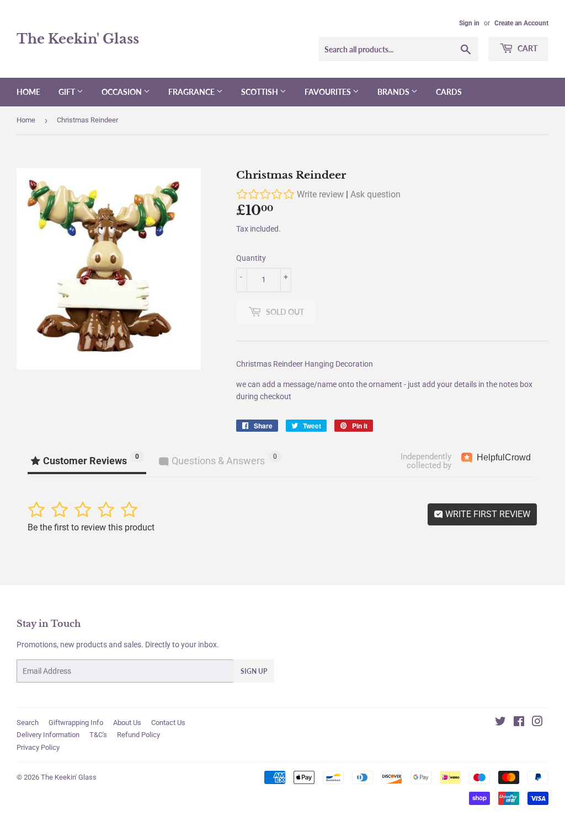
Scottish (260, 91)
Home (28, 91)
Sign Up (254, 671)
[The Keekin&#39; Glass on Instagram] (537, 722)
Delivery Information (48, 735)
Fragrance (192, 91)
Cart (526, 48)
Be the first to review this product (91, 527)
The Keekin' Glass (78, 38)
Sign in (469, 23)
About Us (127, 722)
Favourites (329, 91)
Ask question (375, 194)
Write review (320, 194)
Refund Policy (138, 735)
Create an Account (521, 23)
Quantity (251, 258)
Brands (394, 91)
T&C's (98, 735)
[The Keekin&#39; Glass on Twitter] (500, 722)
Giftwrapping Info (76, 722)
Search (28, 722)
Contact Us (168, 722)
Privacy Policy (38, 747)
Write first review (486, 514)
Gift (67, 91)
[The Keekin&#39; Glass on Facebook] (519, 722)
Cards (449, 91)
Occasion (122, 91)
